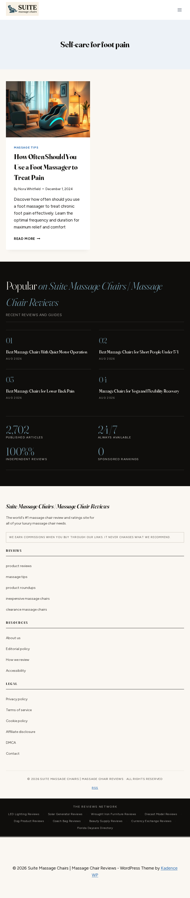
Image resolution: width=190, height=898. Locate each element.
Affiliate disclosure (20, 732)
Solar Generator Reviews (65, 814)
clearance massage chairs (26, 609)
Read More (27, 239)
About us (13, 638)
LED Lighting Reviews (23, 814)
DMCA (11, 743)
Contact (13, 754)
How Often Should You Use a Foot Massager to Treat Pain (46, 167)
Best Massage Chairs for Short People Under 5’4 (138, 351)
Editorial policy (18, 649)
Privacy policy (16, 699)
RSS (95, 788)
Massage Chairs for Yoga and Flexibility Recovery (139, 390)
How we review (17, 660)
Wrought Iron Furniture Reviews (113, 814)
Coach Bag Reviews (66, 821)
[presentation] (48, 109)
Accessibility (16, 671)
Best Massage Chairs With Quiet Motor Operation (46, 351)
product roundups (21, 588)
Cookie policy (16, 721)
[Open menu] (179, 10)
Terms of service (19, 710)
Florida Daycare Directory (95, 828)
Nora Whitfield (29, 189)
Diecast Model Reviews (161, 814)
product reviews (19, 566)
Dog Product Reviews (29, 821)
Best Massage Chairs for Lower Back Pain (40, 390)
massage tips (26, 147)
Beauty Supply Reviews (105, 821)
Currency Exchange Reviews (151, 821)
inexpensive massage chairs (28, 599)
